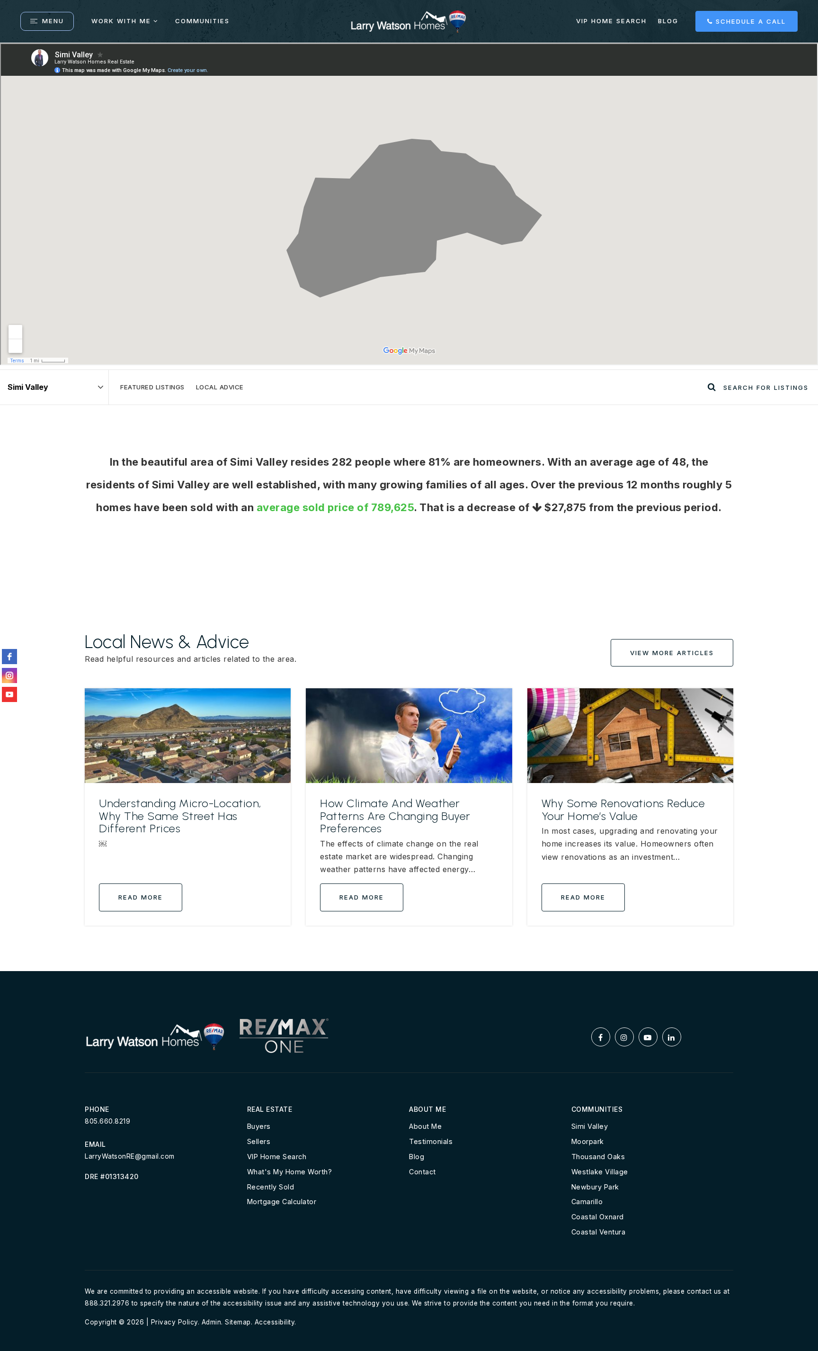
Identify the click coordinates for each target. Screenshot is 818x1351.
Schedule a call (749, 21)
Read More (140, 897)
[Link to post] (188, 735)
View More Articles (672, 653)
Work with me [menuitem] (121, 21)
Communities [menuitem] (202, 21)
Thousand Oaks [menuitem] (598, 1157)
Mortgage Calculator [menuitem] (282, 1202)
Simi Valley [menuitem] (589, 1126)
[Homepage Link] (409, 20)
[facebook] (9, 656)
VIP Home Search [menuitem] (611, 21)
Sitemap (238, 1322)
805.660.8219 (107, 1121)
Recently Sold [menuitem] (270, 1187)
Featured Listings (152, 387)
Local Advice (220, 387)
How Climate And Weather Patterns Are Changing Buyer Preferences (395, 815)
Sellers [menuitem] (259, 1141)
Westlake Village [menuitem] (599, 1172)
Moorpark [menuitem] (587, 1141)
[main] (409, 507)
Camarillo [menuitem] (587, 1202)
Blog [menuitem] (668, 21)
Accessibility (275, 1322)
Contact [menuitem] (422, 1172)
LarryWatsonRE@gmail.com (130, 1156)
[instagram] (9, 675)
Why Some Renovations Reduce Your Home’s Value (623, 809)
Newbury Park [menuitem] (595, 1187)
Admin (212, 1322)
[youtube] (9, 694)
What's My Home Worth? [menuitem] (289, 1172)
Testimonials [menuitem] (431, 1141)
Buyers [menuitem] (259, 1126)
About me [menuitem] (425, 1126)
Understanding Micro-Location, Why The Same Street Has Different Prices (180, 815)
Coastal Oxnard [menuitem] (597, 1217)
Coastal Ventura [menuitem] (598, 1232)
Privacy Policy (174, 1322)
